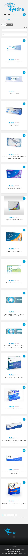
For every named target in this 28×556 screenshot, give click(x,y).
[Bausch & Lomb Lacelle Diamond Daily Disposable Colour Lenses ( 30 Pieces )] (14, 331)
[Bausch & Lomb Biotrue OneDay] (14, 268)
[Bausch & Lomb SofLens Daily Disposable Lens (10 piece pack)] (14, 426)
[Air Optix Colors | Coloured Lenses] (14, 205)
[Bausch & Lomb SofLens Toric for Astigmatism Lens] (14, 489)
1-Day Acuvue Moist (14, 125)
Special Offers (8, 19)
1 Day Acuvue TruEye (14, 93)
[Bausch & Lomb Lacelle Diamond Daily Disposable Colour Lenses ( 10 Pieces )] (14, 300)
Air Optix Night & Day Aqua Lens (14, 251)
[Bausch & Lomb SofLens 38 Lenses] (14, 363)
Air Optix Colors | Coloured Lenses (14, 219)
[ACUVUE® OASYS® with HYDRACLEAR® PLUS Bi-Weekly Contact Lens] (14, 142)
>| (15, 515)
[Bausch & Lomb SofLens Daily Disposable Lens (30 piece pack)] (14, 457)
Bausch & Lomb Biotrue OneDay (14, 282)
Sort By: (25, 27)
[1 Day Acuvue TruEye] (14, 79)
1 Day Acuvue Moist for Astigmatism (14, 62)
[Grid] (7, 25)
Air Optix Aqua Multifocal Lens (14, 188)
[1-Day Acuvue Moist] (14, 110)
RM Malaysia (7, 14)
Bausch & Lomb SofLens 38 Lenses (14, 377)
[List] (9, 25)
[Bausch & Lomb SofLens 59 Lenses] (14, 394)
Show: (26, 32)
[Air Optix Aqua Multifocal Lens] (14, 173)
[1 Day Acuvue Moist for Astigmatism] (14, 47)
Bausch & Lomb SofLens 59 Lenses (14, 409)
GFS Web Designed (16, 551)
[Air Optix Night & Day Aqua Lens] (14, 236)
